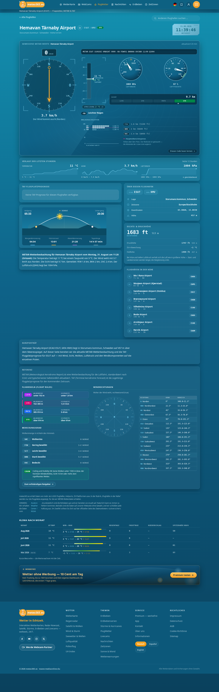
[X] (44, 639)
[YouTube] (29, 639)
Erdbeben (105, 615)
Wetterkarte (72, 615)
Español (153, 644)
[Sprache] (175, 4)
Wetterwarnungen (110, 656)
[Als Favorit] (80, 27)
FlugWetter (106, 631)
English (140, 650)
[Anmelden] (189, 5)
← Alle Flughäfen (27, 17)
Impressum (176, 615)
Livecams (105, 636)
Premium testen (183, 575)
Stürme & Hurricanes (111, 626)
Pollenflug (71, 646)
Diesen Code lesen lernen (182, 151)
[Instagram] (36, 639)
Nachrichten (107, 641)
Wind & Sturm (73, 631)
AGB (172, 626)
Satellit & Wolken (74, 626)
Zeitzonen (105, 646)
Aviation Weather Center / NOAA (34, 507)
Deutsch (140, 644)
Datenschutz (176, 621)
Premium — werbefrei (146, 615)
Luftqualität (72, 641)
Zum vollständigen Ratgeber (38, 484)
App (137, 621)
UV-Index (70, 651)
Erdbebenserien (109, 621)
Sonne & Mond (108, 651)
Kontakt (139, 626)
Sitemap (174, 636)
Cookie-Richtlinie (178, 631)
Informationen (142, 636)
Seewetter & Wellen (75, 636)
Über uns (139, 631)
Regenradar (72, 621)
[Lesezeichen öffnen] (182, 5)
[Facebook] (22, 639)
